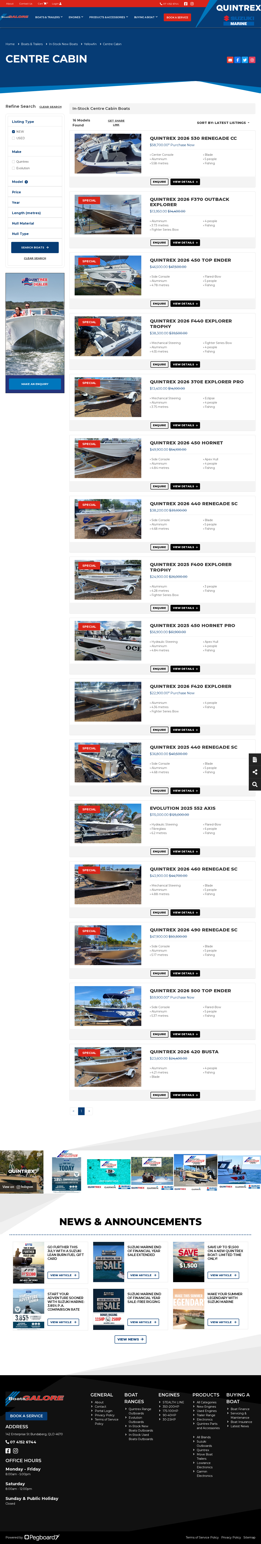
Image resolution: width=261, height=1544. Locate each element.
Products (205, 1395)
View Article (61, 1275)
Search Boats (32, 247)
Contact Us (25, 3)
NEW (20, 131)
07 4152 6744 (171, 3)
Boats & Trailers (47, 17)
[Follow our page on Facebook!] (185, 4)
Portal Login (103, 1411)
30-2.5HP (169, 1419)
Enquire (159, 181)
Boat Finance (240, 1409)
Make (16, 152)
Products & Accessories (107, 17)
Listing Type (23, 122)
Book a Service (177, 17)
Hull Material (23, 223)
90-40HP (169, 1415)
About (10, 3)
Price (16, 192)
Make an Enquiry (34, 384)
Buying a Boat (144, 17)
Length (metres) (26, 213)
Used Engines (207, 1411)
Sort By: (221, 123)
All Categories (206, 1402)
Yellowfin (90, 44)
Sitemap (249, 1537)
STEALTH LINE (173, 1402)
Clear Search (50, 106)
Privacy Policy (105, 1415)
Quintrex (22, 162)
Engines (169, 1395)
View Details (183, 181)
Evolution (23, 168)
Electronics (204, 1419)
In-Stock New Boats (63, 44)
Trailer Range (206, 1415)
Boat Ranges (134, 1398)
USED (20, 138)
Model (17, 182)
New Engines (206, 1406)
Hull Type (20, 234)
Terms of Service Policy (202, 1537)
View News (128, 1339)
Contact (100, 1406)
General (102, 1395)
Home (10, 44)
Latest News (240, 1426)
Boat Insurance (241, 1422)
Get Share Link (116, 122)
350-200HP (171, 1406)
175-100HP (170, 1411)
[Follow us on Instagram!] (192, 4)
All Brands (204, 1437)
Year (16, 203)
